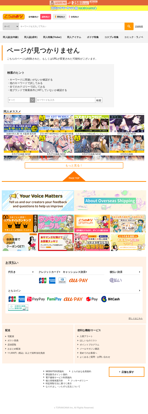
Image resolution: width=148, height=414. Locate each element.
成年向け (46, 16)
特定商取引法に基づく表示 (59, 383)
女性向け (75, 16)
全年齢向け (33, 16)
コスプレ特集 (112, 37)
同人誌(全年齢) (10, 37)
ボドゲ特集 (93, 37)
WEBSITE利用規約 (55, 371)
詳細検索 (139, 26)
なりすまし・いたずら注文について (63, 386)
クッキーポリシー (79, 380)
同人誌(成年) (30, 37)
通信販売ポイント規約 (56, 374)
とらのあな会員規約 (81, 371)
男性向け (61, 16)
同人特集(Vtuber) (52, 37)
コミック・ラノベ (133, 37)
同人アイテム (74, 37)
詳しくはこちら (136, 318)
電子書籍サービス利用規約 (59, 377)
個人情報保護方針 (54, 380)
